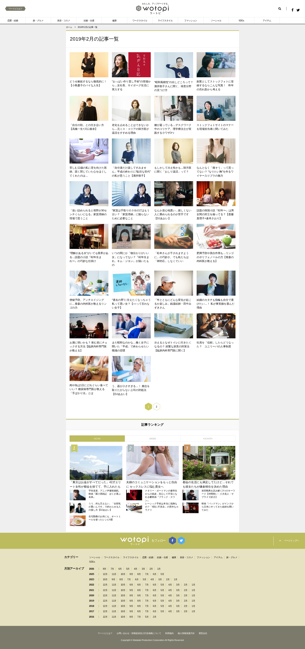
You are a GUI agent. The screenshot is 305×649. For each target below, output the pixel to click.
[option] (152, 486)
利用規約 (169, 633)
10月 (123, 574)
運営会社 (203, 633)
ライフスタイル (165, 20)
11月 (114, 574)
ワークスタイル (139, 20)
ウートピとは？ (15, 8)
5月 (128, 569)
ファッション (190, 20)
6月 (120, 569)
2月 (151, 569)
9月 (131, 574)
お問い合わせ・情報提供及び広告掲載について (139, 633)
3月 (143, 569)
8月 (104, 569)
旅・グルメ (38, 20)
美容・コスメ (63, 20)
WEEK (152, 438)
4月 (135, 569)
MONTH (207, 438)
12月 (105, 574)
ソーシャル (216, 20)
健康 (114, 20)
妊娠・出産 (89, 20)
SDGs (241, 20)
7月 (112, 569)
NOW (97, 438)
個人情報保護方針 (186, 633)
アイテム (267, 20)
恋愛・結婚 (12, 20)
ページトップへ (291, 540)
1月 (159, 569)
